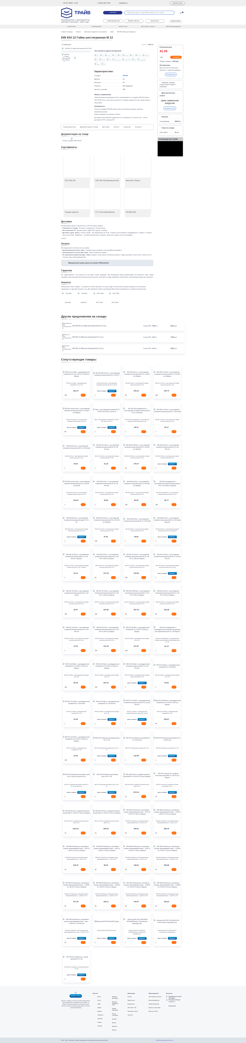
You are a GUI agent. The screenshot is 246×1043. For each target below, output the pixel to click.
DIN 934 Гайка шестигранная (126, 32)
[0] (181, 12)
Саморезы (100, 1015)
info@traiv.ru (172, 1001)
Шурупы (99, 1011)
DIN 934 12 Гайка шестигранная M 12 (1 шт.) (87, 337)
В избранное (66, 44)
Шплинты (114, 1026)
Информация (172, 1006)
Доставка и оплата (133, 1011)
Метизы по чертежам (154, 1007)
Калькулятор (131, 1004)
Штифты (114, 1019)
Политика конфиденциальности (164, 1040)
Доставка (105, 127)
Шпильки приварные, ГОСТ (115, 1003)
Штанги (114, 1022)
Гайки (112, 32)
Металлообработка (154, 1000)
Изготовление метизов (155, 996)
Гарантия (130, 1015)
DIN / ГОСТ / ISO (132, 1007)
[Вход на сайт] (165, 3)
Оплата (116, 127)
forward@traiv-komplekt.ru (114, 250)
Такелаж (99, 1026)
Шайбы (99, 1007)
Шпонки (114, 1030)
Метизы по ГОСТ (153, 1011)
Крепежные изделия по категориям (95, 32)
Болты (99, 1000)
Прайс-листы (131, 1000)
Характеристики (69, 127)
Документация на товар (89, 127)
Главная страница (67, 32)
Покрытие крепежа (154, 1004)
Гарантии (127, 127)
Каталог (78, 32)
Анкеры (99, 1022)
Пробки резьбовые (115, 1009)
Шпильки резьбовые (115, 997)
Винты (99, 996)
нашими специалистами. (138, 289)
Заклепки (99, 1018)
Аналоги (138, 127)
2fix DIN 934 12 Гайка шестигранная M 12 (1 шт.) (89, 326)
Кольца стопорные (115, 1014)
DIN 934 (125, 75)
